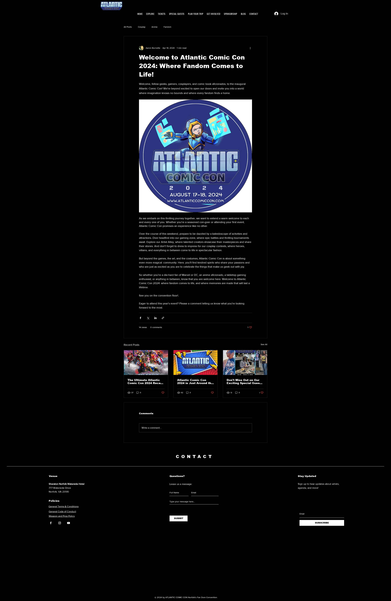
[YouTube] (68, 523)
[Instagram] (59, 523)
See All (264, 344)
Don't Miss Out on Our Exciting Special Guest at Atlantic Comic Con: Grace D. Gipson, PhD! (244, 382)
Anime (154, 27)
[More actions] (250, 48)
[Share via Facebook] (140, 317)
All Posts (128, 27)
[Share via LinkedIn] (155, 317)
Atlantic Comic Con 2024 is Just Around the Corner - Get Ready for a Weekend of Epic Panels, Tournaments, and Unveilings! (195, 382)
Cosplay (141, 27)
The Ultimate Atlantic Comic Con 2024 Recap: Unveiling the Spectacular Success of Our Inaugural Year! (145, 382)
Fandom (167, 27)
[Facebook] (51, 523)
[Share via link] (162, 317)
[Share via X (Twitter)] (147, 317)
